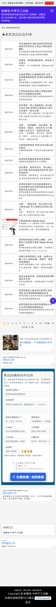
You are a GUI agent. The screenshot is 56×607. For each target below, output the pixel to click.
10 (40, 323)
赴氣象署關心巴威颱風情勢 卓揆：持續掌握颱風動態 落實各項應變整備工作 (36, 77)
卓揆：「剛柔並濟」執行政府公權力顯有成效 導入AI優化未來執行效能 (36, 207)
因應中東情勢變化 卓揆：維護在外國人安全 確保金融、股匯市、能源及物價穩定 (36, 259)
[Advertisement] (28, 510)
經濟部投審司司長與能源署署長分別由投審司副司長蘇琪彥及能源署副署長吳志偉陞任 (35, 187)
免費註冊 (18, 590)
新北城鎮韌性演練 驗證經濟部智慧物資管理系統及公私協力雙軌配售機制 (36, 46)
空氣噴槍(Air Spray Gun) (32, 221)
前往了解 (49, 3)
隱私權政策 (37, 590)
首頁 (3, 28)
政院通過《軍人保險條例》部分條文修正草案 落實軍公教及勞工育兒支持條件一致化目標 (36, 108)
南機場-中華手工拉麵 (13, 532)
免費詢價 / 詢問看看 (30, 477)
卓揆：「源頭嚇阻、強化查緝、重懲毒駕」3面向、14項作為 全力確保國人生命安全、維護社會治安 (35, 128)
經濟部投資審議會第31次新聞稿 (34, 159)
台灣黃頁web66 (43, 598)
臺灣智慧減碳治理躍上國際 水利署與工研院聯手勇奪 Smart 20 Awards (36, 242)
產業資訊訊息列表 (13, 28)
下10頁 (46, 323)
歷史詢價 (27, 590)
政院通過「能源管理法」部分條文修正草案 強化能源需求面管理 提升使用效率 (36, 170)
